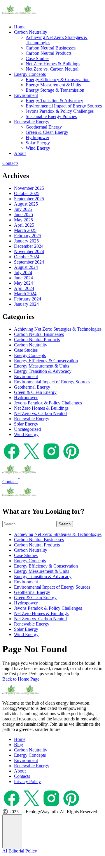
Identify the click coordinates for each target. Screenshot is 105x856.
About (20, 153)
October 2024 (26, 256)
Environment (26, 95)
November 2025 (29, 188)
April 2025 (24, 225)
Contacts (10, 163)
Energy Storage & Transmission (55, 90)
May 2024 (23, 283)
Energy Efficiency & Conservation (58, 79)
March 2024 (25, 293)
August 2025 (26, 203)
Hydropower (37, 137)
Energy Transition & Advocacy (54, 100)
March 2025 (25, 230)
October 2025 (26, 193)
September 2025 (29, 198)
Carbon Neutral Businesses (51, 47)
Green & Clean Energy (47, 132)
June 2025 (23, 214)
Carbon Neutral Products (48, 53)
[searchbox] (29, 524)
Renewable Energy (31, 121)
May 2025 (23, 219)
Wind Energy (38, 148)
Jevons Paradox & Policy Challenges (60, 111)
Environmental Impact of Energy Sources (64, 105)
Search (65, 524)
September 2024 (29, 261)
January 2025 (26, 240)
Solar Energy (38, 142)
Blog (18, 744)
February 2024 (27, 298)
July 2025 (23, 209)
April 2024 (24, 288)
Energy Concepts (30, 74)
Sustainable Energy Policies (51, 116)
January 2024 (26, 304)
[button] (12, 831)
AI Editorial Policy (19, 850)
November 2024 (29, 251)
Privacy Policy (27, 781)
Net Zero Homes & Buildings (53, 63)
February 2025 (27, 235)
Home (19, 26)
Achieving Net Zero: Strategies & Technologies (58, 329)
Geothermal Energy (44, 126)
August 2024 (26, 267)
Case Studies (37, 58)
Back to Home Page (20, 678)
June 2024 (23, 277)
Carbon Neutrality (30, 32)
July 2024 (23, 272)
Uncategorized (27, 429)
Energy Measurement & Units (53, 84)
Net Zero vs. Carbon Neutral (52, 68)
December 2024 (28, 246)
